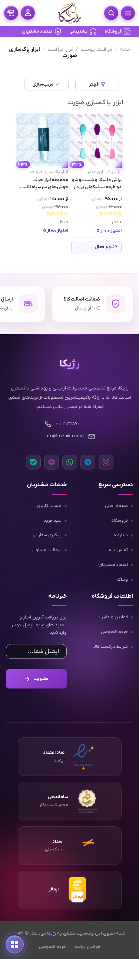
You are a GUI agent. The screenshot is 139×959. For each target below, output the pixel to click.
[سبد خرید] (11, 13)
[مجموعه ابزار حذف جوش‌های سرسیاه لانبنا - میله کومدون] (43, 139)
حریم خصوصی (114, 632)
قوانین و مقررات (112, 617)
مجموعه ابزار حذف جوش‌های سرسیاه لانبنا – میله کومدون (43, 183)
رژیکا (51, 933)
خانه (125, 49)
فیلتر (94, 84)
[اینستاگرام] (106, 462)
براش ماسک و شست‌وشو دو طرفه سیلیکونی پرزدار (97, 183)
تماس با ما (117, 550)
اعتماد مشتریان (37, 31)
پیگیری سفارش (47, 535)
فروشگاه (113, 31)
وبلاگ (122, 580)
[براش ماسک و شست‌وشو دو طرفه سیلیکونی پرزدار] (96, 139)
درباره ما (120, 535)
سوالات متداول (47, 550)
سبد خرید (53, 520)
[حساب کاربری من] (28, 13)
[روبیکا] (51, 462)
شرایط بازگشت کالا (110, 647)
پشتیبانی (78, 31)
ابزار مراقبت (60, 49)
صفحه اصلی (116, 505)
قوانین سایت (87, 946)
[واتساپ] (69, 462)
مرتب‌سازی (42, 84)
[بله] (33, 462)
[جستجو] (111, 13)
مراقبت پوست (96, 49)
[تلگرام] (87, 462)
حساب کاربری (49, 505)
